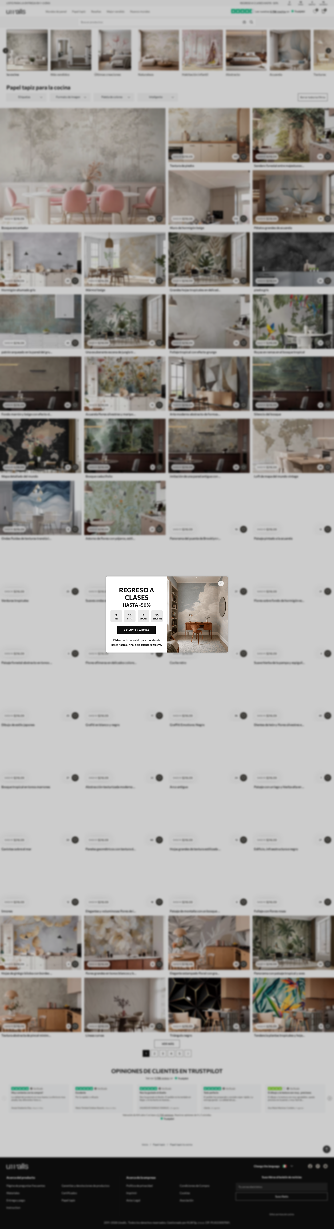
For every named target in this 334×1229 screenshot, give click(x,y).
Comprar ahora (136, 630)
